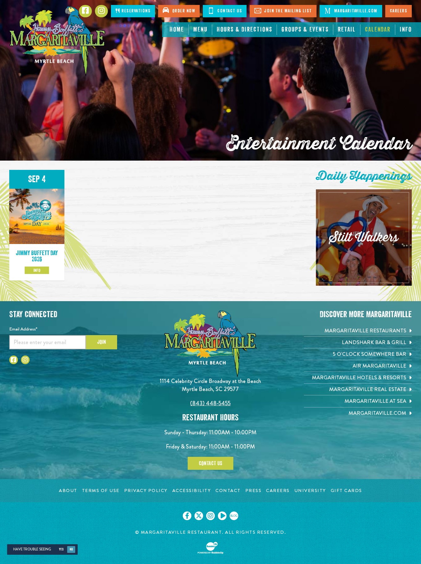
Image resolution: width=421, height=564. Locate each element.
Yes (61, 549)
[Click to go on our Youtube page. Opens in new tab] (222, 515)
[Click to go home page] (57, 41)
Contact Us (229, 11)
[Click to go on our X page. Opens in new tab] (198, 515)
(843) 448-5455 (210, 403)
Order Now (182, 11)
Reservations (135, 11)
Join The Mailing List (287, 11)
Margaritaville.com (355, 11)
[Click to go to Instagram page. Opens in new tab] (25, 360)
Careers (398, 11)
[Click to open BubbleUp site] (210, 548)
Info (36, 270)
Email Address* (23, 329)
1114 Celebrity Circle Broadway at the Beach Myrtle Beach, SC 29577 (210, 385)
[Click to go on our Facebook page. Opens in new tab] (187, 515)
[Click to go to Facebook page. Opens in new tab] (13, 360)
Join (101, 342)
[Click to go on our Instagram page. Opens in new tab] (210, 515)
